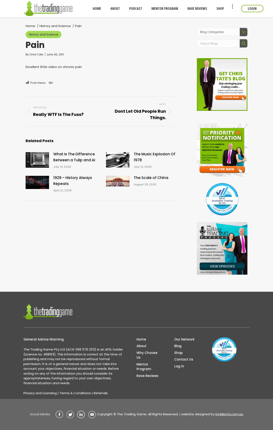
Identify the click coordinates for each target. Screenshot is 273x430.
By (34, 54)
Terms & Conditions (75, 393)
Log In (179, 366)
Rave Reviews (147, 376)
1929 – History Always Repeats (72, 180)
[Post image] (37, 160)
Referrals (101, 393)
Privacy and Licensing (40, 393)
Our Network (184, 339)
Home (141, 339)
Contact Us (183, 359)
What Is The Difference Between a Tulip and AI (74, 157)
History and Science (43, 34)
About (141, 346)
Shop (178, 353)
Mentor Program (143, 366)
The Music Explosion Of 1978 (154, 157)
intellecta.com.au (229, 414)
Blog (178, 346)
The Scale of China (151, 177)
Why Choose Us (146, 355)
